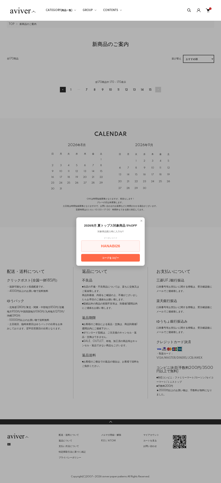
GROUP (88, 10)
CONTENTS (110, 10)
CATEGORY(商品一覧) (59, 10)
